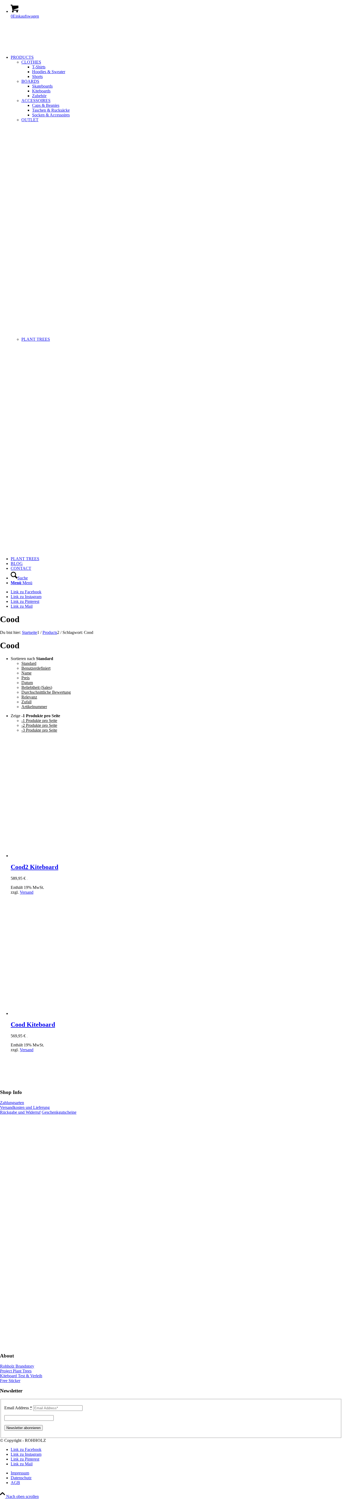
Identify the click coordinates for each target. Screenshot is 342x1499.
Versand (26, 892)
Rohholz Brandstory (17, 1366)
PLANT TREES (35, 339)
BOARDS (30, 81)
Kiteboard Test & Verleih (21, 1376)
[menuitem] (176, 305)
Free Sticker (10, 1380)
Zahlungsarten (12, 1102)
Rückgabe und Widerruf (20, 1112)
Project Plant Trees (16, 1371)
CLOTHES (31, 62)
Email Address (18, 1408)
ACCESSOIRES (35, 100)
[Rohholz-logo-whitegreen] (40, 48)
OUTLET (29, 119)
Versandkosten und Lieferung (25, 1107)
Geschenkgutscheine (59, 1112)
